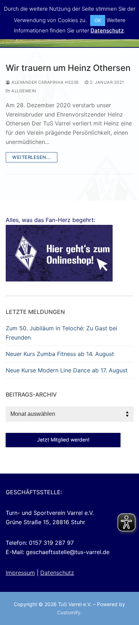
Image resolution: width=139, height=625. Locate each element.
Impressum (20, 572)
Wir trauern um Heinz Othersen (68, 68)
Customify (69, 612)
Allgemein (23, 90)
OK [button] (97, 20)
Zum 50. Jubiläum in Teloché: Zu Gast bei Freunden (61, 333)
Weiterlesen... (31, 157)
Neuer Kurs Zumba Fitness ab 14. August (60, 353)
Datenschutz (57, 572)
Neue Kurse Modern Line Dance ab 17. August (67, 370)
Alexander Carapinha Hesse (44, 82)
